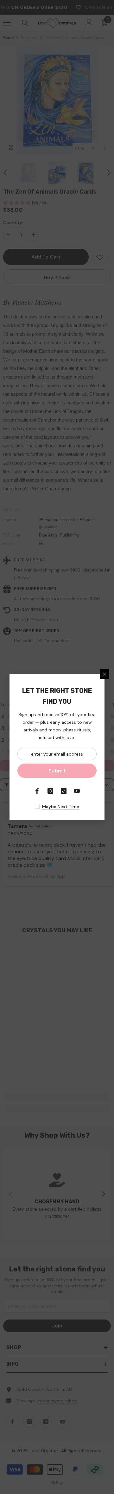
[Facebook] (37, 791)
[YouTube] (77, 791)
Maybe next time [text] (60, 806)
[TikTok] (63, 791)
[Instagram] (50, 791)
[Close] (104, 674)
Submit (57, 770)
